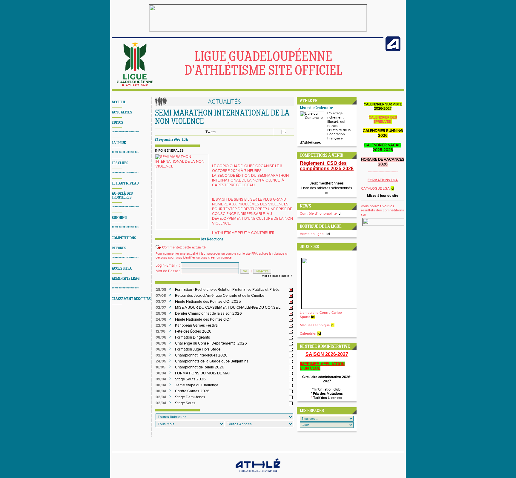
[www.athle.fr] (393, 50)
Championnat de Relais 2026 (199, 367)
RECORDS (119, 248)
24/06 (161, 319)
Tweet (210, 132)
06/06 (161, 343)
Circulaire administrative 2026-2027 (326, 379)
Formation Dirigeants (192, 337)
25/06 (161, 313)
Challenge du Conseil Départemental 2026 (211, 343)
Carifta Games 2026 (192, 391)
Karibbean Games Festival (197, 325)
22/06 (161, 325)
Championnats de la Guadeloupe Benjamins (211, 361)
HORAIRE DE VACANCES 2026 (382, 162)
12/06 (160, 331)
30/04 (161, 373)
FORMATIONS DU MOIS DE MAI (202, 373)
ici (326, 192)
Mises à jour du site (382, 195)
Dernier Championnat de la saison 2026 (208, 313)
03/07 (161, 301)
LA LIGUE (119, 143)
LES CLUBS (120, 163)
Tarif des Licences (327, 398)
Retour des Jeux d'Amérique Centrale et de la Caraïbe (219, 295)
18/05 (160, 367)
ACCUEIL (119, 102)
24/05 (161, 361)
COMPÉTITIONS (124, 238)
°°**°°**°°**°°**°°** (125, 133)
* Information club (326, 389)
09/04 (161, 379)
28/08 (161, 289)
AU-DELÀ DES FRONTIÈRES (122, 195)
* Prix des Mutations (327, 393)
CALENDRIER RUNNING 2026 (383, 133)
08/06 (161, 337)
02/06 (161, 355)
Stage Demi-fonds (190, 397)
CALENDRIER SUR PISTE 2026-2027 (383, 106)
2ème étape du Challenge (196, 385)
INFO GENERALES (169, 150)
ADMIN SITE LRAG (125, 279)
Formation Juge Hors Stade (197, 349)
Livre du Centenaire (316, 108)
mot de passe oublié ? (277, 276)
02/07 (161, 307)
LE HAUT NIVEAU (125, 183)
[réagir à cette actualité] (291, 290)
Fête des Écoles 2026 (193, 331)
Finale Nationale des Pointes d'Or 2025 (208, 301)
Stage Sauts (185, 403)
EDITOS (117, 123)
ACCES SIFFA (122, 268)
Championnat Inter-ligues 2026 (201, 355)
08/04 (161, 385)
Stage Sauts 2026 (190, 379)
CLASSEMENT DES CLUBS (131, 299)
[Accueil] (135, 84)
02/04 (161, 397)
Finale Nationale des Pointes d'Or (203, 319)
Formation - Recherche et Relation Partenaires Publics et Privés (227, 289)
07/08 (161, 295)
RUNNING (119, 218)
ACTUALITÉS (122, 112)
